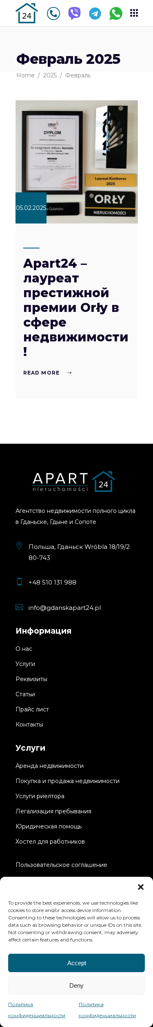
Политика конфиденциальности (36, 1009)
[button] (141, 887)
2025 (50, 75)
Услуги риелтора (40, 796)
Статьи (25, 694)
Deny (76, 985)
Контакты (29, 724)
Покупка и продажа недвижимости (68, 781)
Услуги (25, 664)
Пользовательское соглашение (61, 865)
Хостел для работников (50, 841)
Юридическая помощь (49, 826)
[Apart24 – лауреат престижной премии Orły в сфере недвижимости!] (77, 161)
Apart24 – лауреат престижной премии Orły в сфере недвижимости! (76, 307)
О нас (24, 648)
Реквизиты (31, 679)
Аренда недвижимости (50, 766)
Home (25, 75)
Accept (76, 962)
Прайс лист (32, 709)
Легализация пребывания (53, 811)
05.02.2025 (31, 208)
